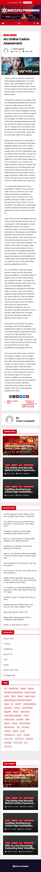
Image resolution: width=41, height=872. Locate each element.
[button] (34, 23)
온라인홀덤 (7, 742)
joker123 (18, 704)
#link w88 (28, 51)
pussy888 (20, 719)
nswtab (15, 712)
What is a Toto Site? (12, 402)
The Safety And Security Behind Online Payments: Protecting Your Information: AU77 (19, 524)
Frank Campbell (18, 49)
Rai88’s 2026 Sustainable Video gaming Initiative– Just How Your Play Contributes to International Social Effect (20, 580)
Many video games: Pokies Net (15, 612)
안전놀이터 (29, 739)
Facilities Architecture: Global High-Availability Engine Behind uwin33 (18, 492)
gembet (20, 696)
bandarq (31, 688)
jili (12, 704)
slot (18, 727)
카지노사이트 (18, 742)
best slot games (30, 692)
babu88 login (13, 688)
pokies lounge (9, 719)
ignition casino (30, 696)
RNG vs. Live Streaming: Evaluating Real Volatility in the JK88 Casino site (19, 848)
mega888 (7, 712)
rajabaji (6, 723)
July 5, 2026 (12, 829)
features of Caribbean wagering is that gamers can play (28, 403)
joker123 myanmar (29, 704)
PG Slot (26, 715)
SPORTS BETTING (28, 443)
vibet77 (15, 731)
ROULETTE (8, 654)
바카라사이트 (19, 739)
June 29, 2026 (12, 851)
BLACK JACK (9, 639)
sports (6, 665)
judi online (8, 708)
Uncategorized (9, 675)
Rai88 (27, 719)
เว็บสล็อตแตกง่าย (9, 735)
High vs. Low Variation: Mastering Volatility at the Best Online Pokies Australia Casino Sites (20, 556)
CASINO (6, 35)
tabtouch (7, 731)
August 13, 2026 (13, 781)
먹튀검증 (26, 735)
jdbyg (6, 704)
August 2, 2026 (13, 806)
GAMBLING (13, 35)
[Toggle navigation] (19, 23)
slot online (25, 727)
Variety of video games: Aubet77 (16, 625)
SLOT (20, 443)
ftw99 (13, 696)
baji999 (23, 688)
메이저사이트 (8, 739)
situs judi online (24, 723)
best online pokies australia (13, 692)
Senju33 (14, 723)
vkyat (22, 731)
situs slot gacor (9, 727)
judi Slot (17, 708)
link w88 (23, 224)
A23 (5, 688)
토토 (25, 742)
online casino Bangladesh (12, 715)
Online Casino (24, 712)
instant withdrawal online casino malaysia (18, 700)
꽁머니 (19, 735)
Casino (6, 696)
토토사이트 (7, 746)
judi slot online (27, 708)
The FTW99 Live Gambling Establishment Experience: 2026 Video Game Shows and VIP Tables (20, 590)
